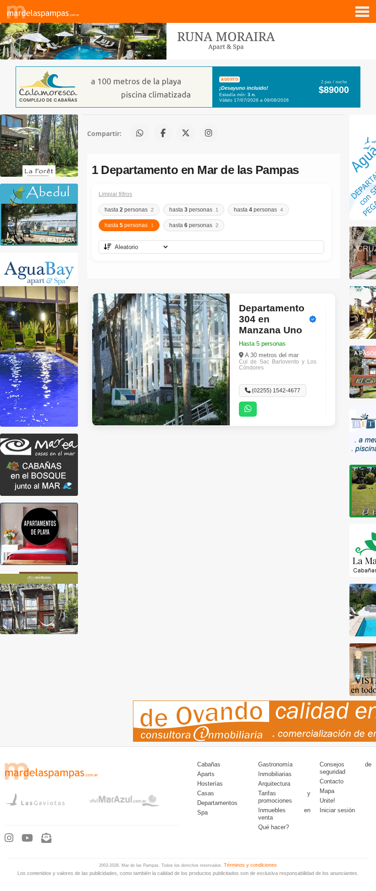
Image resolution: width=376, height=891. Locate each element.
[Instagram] (9, 838)
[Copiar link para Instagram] (208, 133)
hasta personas (129, 209)
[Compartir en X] (186, 133)
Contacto (331, 781)
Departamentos (217, 803)
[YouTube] (27, 838)
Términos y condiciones (250, 865)
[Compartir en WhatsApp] (140, 133)
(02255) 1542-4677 (275, 390)
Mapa (327, 791)
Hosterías (210, 784)
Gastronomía (275, 764)
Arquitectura (274, 784)
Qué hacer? (273, 827)
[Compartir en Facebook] (163, 133)
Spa (202, 813)
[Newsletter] (46, 838)
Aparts (206, 774)
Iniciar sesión (337, 810)
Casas (205, 793)
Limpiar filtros (115, 194)
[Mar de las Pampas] (43, 17)
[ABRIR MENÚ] (362, 8)
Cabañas (209, 764)
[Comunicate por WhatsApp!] (248, 409)
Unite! (327, 801)
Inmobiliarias (275, 774)
